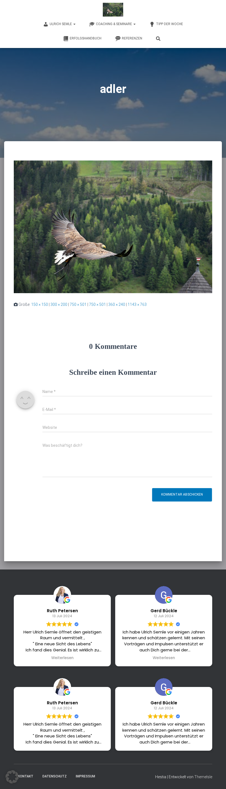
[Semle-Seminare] (113, 10)
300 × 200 (58, 304)
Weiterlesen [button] (62, 658)
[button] (12, 777)
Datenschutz (54, 776)
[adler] (113, 226)
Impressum (85, 776)
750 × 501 (78, 304)
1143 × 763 (137, 304)
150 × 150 (39, 304)
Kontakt (25, 776)
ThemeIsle (203, 777)
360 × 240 (116, 304)
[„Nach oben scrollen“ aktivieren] (215, 778)
